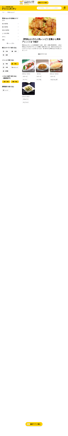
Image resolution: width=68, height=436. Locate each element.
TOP (3, 12)
